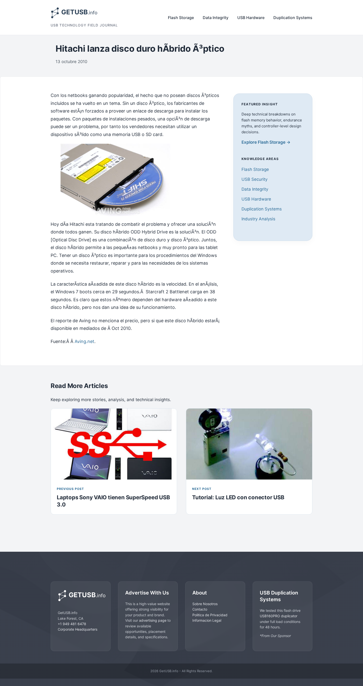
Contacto (199, 609)
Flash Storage (181, 17)
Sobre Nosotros (205, 604)
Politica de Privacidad (209, 615)
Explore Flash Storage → (266, 142)
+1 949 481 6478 (72, 624)
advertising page (152, 620)
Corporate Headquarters (77, 629)
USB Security (254, 179)
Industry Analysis (258, 218)
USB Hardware (250, 17)
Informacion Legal (206, 620)
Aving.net (84, 341)
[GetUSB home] (80, 596)
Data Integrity (215, 17)
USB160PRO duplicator (278, 616)
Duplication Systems (292, 17)
